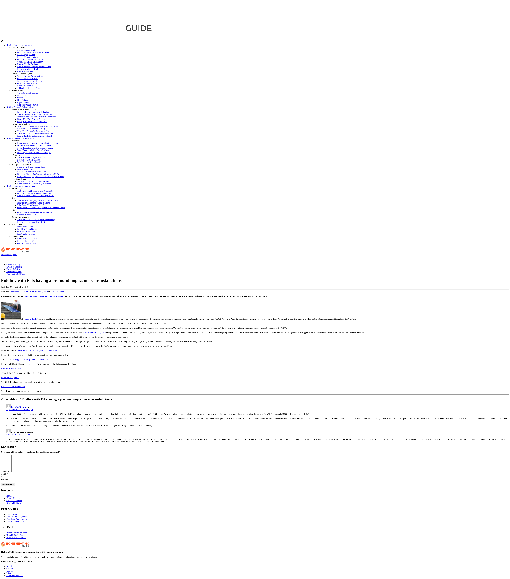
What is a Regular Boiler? (28, 83)
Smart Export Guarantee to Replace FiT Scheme (37, 126)
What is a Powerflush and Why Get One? (34, 52)
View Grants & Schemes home (21, 107)
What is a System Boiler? (27, 86)
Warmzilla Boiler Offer (26, 243)
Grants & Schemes (152, 258)
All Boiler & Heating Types (28, 88)
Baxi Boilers (22, 95)
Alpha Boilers (23, 102)
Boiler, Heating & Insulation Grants (32, 121)
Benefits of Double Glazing (28, 160)
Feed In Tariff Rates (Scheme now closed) (34, 136)
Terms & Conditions (14, 575)
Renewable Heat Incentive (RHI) (31, 129)
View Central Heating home (20, 45)
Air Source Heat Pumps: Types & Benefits (35, 191)
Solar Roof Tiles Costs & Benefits (31, 205)
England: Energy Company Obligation (33, 112)
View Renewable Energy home (21, 186)
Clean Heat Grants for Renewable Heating (35, 131)
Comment (6, 471)
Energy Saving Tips (25, 169)
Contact (9, 568)
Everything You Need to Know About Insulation (37, 143)
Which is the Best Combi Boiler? (31, 59)
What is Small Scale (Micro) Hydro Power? (35, 212)
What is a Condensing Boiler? (29, 81)
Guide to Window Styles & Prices (31, 157)
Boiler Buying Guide (26, 55)
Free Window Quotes (26, 234)
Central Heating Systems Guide (30, 76)
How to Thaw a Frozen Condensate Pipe (34, 66)
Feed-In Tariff (31, 319)
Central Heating (50, 258)
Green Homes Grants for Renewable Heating (36, 219)
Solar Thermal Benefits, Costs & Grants (33, 203)
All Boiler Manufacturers (27, 105)
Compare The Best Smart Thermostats (33, 181)
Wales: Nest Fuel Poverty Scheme (31, 119)
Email (4, 476)
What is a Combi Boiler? (27, 78)
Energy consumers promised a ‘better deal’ (31, 359)
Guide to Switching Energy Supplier (32, 167)
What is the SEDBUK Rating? (30, 62)
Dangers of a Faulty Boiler (28, 69)
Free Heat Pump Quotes (27, 229)
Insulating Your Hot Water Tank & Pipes (34, 152)
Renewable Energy (355, 258)
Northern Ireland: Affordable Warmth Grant (35, 114)
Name (4, 474)
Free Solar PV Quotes (26, 231)
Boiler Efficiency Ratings (27, 57)
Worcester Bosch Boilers (27, 93)
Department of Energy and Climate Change (43, 296)
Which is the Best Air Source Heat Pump (34, 193)
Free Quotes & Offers (457, 258)
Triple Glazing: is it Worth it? (29, 162)
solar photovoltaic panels (95, 332)
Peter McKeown (18, 407)
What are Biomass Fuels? (27, 215)
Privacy (9, 573)
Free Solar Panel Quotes (16, 519)
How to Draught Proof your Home (31, 172)
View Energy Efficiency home (21, 138)
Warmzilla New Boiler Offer (13, 386)
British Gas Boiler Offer (27, 239)
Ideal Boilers (22, 100)
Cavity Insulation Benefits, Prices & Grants (35, 148)
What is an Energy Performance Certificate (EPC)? (38, 174)
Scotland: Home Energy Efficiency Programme (37, 117)
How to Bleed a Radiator (27, 64)
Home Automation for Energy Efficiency (34, 184)
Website (4, 479)
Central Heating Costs (26, 50)
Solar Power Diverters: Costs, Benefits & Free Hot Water (41, 207)
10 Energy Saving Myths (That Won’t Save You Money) (40, 176)
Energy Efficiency (254, 258)
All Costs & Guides (25, 71)
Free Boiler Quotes (25, 227)
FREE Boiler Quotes (10, 377)
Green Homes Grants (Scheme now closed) (35, 133)
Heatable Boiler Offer (26, 241)
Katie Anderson (57, 292)
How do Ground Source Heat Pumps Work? (35, 196)
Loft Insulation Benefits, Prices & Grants (34, 145)
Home (9, 496)
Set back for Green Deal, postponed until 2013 (37, 350)
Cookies (9, 571)
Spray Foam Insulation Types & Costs (33, 150)
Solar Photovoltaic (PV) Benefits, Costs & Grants (37, 200)
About (9, 566)
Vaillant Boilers (23, 98)
